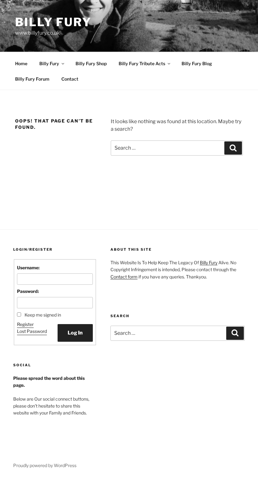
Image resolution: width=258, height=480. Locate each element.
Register (25, 324)
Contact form (123, 276)
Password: (28, 291)
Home (21, 63)
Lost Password (32, 331)
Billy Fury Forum (32, 79)
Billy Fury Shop (91, 63)
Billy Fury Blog (197, 63)
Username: (28, 267)
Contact (69, 79)
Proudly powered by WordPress (44, 465)
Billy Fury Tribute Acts (142, 63)
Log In (75, 333)
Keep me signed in (43, 314)
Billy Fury (53, 22)
